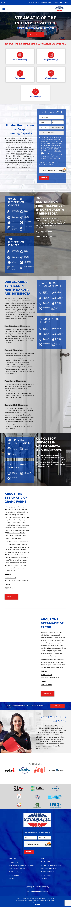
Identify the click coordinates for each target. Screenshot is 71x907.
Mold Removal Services (16, 872)
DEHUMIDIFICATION (29, 226)
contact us (55, 744)
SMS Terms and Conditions (51, 157)
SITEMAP (37, 902)
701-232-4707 (48, 164)
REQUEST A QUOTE (35, 34)
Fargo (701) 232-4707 (44, 232)
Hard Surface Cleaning (17, 326)
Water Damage (51, 78)
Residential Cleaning (16, 405)
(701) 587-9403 (13, 862)
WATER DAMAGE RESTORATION (27, 211)
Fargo (29, 154)
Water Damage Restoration (17, 868)
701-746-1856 (53, 162)
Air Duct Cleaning (20, 60)
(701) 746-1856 (10, 588)
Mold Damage (35, 97)
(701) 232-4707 (46, 685)
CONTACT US (11, 596)
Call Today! (40, 227)
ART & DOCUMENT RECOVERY (14, 228)
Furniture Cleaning (15, 381)
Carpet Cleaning (51, 60)
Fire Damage (20, 78)
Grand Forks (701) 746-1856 (46, 236)
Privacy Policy (47, 159)
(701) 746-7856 (54, 149)
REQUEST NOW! (57, 706)
